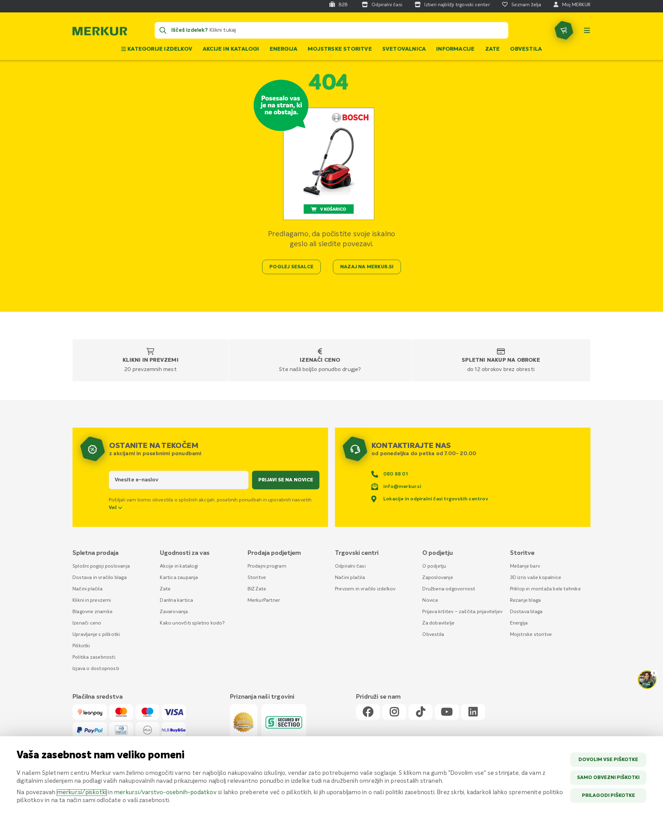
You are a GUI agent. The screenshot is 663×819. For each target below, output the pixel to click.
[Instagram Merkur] (394, 712)
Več (113, 507)
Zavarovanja (174, 611)
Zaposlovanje (437, 577)
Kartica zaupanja (179, 577)
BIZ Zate (257, 589)
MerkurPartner (264, 600)
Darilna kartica (176, 600)
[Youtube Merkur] (447, 712)
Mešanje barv (525, 566)
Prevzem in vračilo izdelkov (365, 589)
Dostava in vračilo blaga (100, 577)
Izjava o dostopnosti (96, 668)
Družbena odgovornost (448, 589)
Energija (284, 49)
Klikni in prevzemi (151, 360)
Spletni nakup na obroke (501, 360)
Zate (492, 49)
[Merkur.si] (100, 33)
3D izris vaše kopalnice (535, 577)
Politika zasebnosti (94, 657)
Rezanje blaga (525, 600)
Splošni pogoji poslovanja (101, 566)
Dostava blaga (526, 611)
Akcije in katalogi (231, 49)
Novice (430, 600)
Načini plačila (88, 589)
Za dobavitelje (438, 623)
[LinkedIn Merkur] (473, 712)
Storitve (257, 577)
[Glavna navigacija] (587, 30)
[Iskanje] (163, 30)
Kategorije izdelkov (159, 49)
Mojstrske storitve (340, 49)
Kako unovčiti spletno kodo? (192, 623)
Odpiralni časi (350, 566)
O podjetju (434, 566)
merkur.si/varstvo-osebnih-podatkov (165, 793)
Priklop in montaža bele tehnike (545, 589)
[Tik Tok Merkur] (420, 712)
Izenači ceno (320, 360)
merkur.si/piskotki (82, 793)
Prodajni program (267, 566)
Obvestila (526, 49)
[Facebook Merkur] (368, 712)
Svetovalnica (404, 49)
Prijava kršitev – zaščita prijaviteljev (462, 611)
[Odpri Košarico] (564, 30)
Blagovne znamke (93, 611)
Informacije (455, 49)
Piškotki (81, 645)
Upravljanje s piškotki (96, 634)
